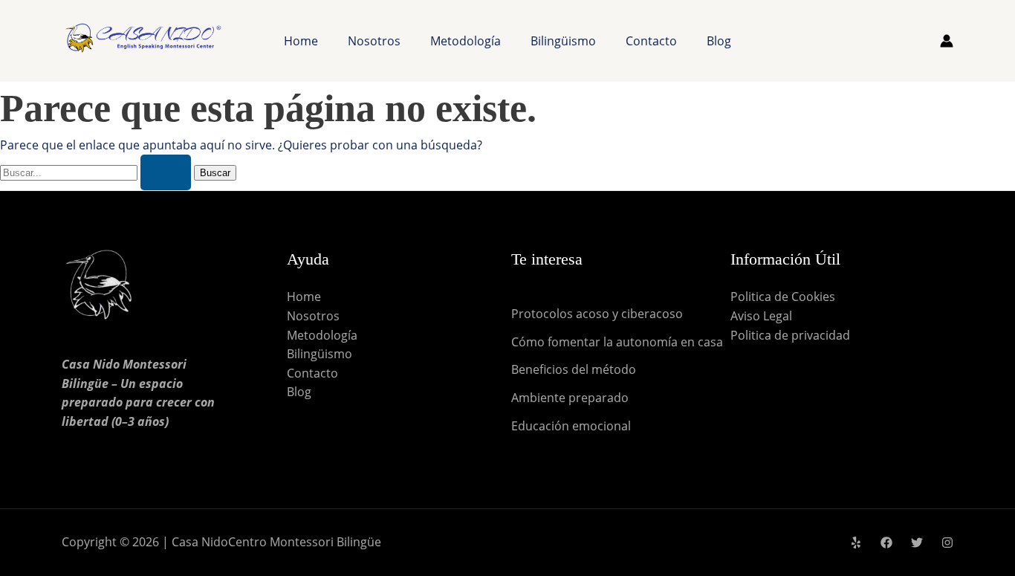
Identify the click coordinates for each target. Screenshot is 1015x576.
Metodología (465, 41)
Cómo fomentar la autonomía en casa (617, 342)
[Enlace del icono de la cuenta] (946, 41)
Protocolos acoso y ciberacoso (597, 313)
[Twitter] (917, 543)
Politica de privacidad (790, 335)
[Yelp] (856, 543)
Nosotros (374, 41)
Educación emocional (571, 426)
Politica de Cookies (782, 296)
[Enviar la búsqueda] (165, 172)
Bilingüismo (563, 41)
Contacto (651, 41)
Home (301, 41)
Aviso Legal (761, 316)
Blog (719, 41)
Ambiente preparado (570, 397)
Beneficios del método (573, 369)
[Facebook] (886, 543)
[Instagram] (947, 543)
